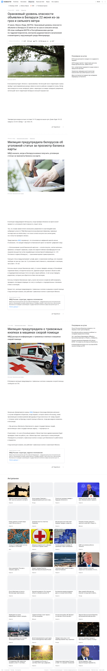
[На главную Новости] (7, 1)
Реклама (12, 669)
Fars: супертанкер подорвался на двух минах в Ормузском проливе (85, 67)
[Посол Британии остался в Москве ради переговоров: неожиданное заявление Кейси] (18, 586)
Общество (23, 10)
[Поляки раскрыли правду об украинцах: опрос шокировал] (65, 540)
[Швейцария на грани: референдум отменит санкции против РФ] (18, 610)
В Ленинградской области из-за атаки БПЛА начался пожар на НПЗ (84, 345)
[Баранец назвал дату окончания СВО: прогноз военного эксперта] (18, 493)
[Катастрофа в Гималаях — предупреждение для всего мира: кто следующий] (42, 493)
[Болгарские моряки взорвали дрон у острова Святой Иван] (65, 586)
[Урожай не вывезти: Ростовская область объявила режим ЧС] (42, 586)
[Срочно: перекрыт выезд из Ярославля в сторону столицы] (88, 633)
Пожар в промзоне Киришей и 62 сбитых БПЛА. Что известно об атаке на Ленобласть (85, 341)
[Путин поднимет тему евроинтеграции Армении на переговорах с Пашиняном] (88, 656)
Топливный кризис (42, 5)
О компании (6, 669)
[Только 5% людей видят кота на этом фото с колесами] (18, 540)
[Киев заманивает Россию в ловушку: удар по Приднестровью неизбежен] (18, 563)
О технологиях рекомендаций (56, 669)
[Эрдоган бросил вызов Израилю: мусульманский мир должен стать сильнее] (88, 610)
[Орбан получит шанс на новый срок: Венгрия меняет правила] (88, 493)
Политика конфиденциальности (70, 669)
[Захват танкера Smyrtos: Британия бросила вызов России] (42, 563)
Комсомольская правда (22, 138)
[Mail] (2, 1)
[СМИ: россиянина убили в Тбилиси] (88, 540)
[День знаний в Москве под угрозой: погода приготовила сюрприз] (88, 586)
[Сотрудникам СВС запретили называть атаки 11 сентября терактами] (18, 656)
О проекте (46, 669)
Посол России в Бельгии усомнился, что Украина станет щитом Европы (83, 329)
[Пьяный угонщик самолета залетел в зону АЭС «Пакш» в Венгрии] (88, 517)
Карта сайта (101, 669)
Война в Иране (25, 5)
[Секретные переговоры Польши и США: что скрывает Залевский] (65, 656)
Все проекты (18, 669)
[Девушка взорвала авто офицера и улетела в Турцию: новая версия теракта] (42, 540)
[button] (36, 62)
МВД (19, 240)
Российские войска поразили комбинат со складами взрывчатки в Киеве (84, 333)
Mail (2, 669)
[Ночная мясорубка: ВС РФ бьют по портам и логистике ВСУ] (65, 610)
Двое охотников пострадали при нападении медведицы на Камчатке (84, 75)
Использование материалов (84, 669)
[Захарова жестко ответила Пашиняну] (42, 517)
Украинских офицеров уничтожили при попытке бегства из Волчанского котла (83, 71)
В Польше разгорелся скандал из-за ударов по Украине (85, 59)
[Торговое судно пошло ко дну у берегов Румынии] (65, 563)
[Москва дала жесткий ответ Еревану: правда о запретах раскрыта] (65, 517)
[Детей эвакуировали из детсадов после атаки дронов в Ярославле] (42, 633)
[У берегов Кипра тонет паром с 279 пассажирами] (42, 610)
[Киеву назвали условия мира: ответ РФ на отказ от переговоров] (18, 517)
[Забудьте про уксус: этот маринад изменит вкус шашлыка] (65, 633)
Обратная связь (94, 669)
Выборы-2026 (14, 5)
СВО (33, 5)
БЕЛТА (17, 10)
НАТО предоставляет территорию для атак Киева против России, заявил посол (84, 63)
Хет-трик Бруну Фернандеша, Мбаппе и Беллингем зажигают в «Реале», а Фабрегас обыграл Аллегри (84, 337)
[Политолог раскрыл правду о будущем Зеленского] (65, 493)
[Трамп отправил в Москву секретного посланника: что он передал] (88, 563)
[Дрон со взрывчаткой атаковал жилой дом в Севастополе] (18, 633)
